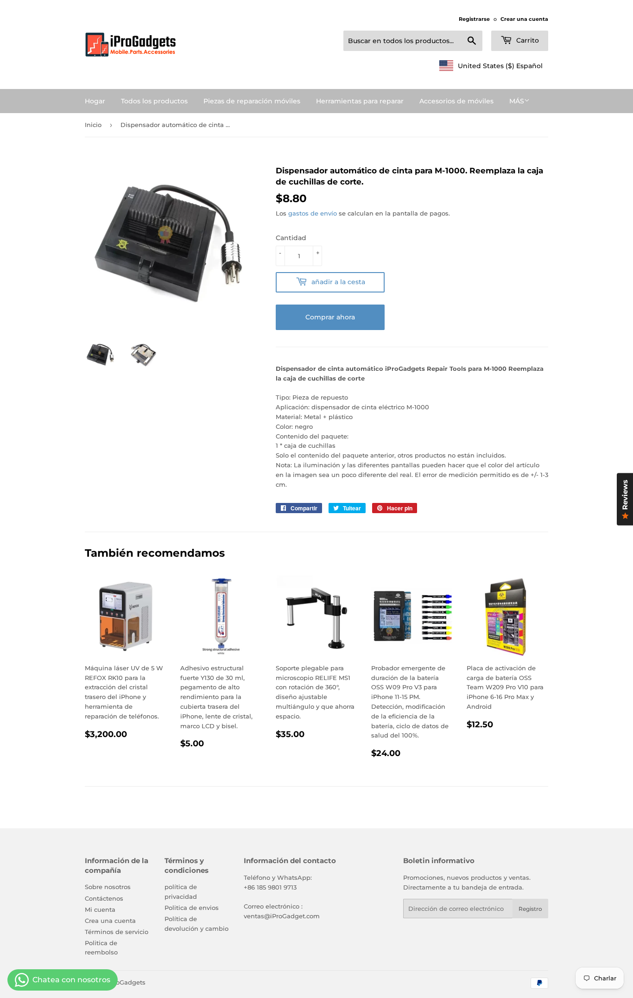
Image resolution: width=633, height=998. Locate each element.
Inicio (93, 124)
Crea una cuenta (110, 920)
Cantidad (291, 238)
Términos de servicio (116, 931)
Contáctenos (104, 898)
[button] (491, 66)
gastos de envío (312, 213)
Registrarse (474, 19)
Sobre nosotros (108, 886)
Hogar (95, 101)
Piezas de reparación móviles (251, 101)
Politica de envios (192, 907)
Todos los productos (154, 101)
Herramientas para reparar (360, 101)
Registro (530, 908)
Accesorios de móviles (456, 101)
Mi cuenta (100, 909)
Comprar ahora (330, 317)
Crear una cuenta (524, 19)
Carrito (526, 40)
